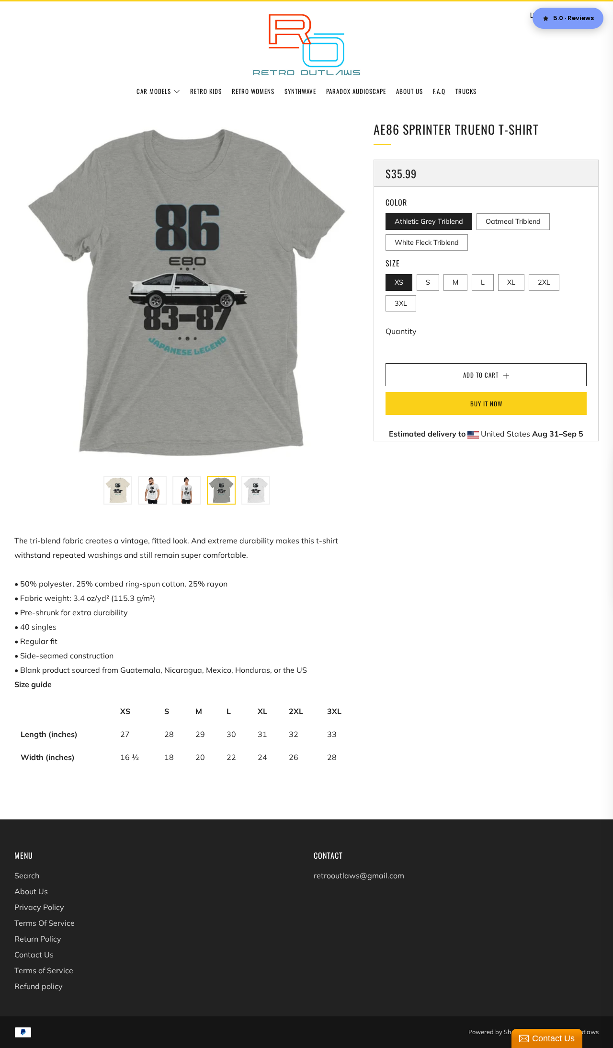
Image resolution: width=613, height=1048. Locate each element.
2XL (544, 282)
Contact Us (34, 954)
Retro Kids (206, 91)
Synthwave (300, 91)
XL (511, 282)
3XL (401, 303)
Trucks (466, 91)
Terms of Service (43, 970)
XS (399, 282)
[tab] (117, 490)
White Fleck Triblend (427, 242)
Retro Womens (253, 91)
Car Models (153, 91)
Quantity (401, 331)
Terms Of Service (44, 923)
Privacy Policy (39, 907)
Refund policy (38, 986)
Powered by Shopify (496, 1032)
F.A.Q (439, 91)
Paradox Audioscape (356, 91)
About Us (409, 91)
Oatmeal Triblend (513, 221)
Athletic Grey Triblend (429, 221)
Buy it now (486, 403)
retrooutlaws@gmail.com (359, 875)
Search (26, 875)
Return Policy (37, 939)
